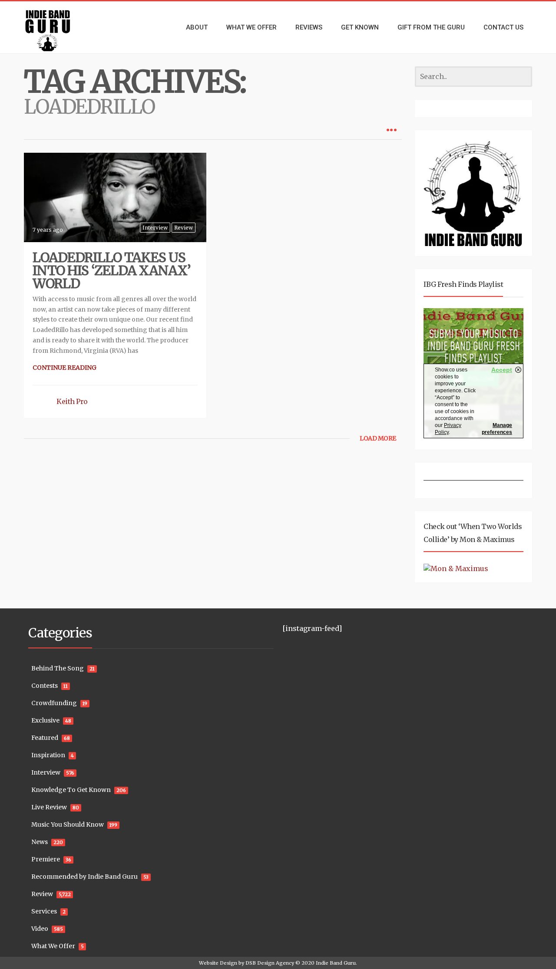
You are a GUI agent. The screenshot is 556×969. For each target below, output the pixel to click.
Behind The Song (57, 668)
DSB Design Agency (269, 963)
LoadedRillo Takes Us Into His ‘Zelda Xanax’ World (111, 270)
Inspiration (48, 755)
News (39, 842)
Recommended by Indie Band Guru (84, 876)
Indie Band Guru (336, 963)
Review (183, 227)
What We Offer (53, 946)
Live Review (49, 807)
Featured (44, 738)
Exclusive (45, 720)
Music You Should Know (67, 824)
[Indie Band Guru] (61, 27)
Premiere (45, 859)
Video (39, 929)
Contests (44, 686)
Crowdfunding (54, 703)
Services (44, 911)
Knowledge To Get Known (71, 790)
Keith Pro (72, 401)
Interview (155, 227)
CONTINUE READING (64, 367)
